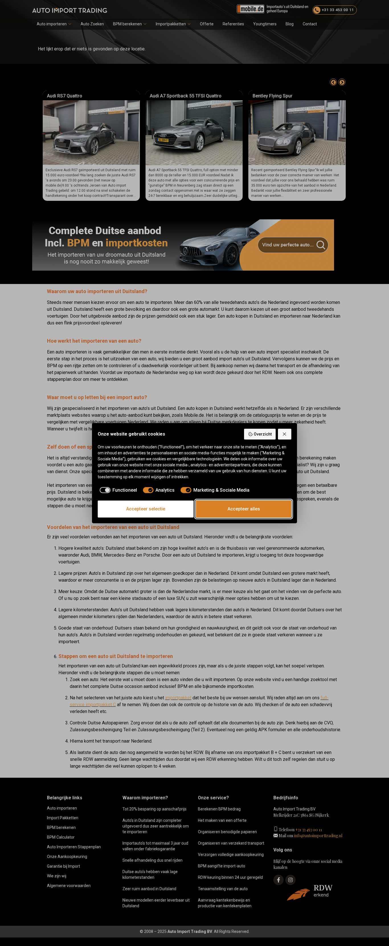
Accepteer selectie (145, 509)
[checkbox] (117, 490)
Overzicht (263, 434)
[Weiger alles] (285, 434)
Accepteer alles (244, 509)
